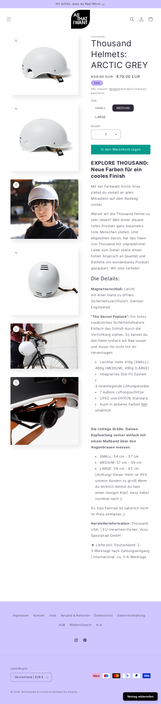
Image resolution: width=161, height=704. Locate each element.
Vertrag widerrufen (140, 696)
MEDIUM (123, 108)
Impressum (21, 615)
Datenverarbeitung (131, 615)
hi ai (99, 625)
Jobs (52, 615)
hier (144, 404)
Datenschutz (103, 615)
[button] (8, 19)
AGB (62, 625)
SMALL (102, 109)
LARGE (100, 117)
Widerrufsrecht (81, 625)
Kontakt (39, 615)
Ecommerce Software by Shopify (57, 691)
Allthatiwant (29, 691)
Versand (114, 88)
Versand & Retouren (75, 615)
